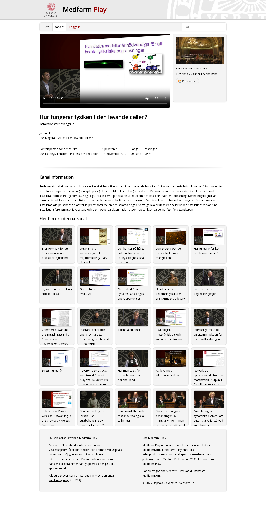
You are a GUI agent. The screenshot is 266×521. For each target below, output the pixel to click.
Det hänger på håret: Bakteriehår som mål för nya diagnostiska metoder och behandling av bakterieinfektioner (131, 254)
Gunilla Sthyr (201, 68)
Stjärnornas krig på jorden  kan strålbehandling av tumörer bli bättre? (92, 416)
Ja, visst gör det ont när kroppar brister (57, 291)
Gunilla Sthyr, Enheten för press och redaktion (69, 154)
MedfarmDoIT (151, 450)
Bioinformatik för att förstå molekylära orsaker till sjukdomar (56, 253)
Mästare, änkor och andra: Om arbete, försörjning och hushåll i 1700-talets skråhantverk (94, 335)
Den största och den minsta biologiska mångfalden (169, 253)
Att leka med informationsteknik (167, 373)
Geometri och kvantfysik (88, 291)
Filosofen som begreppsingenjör (205, 291)
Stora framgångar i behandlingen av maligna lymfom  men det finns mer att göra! (170, 416)
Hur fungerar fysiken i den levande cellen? (207, 251)
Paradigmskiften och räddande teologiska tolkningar (131, 415)
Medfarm (85, 9)
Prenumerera (189, 81)
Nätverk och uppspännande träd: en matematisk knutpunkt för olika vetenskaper (208, 376)
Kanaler (59, 27)
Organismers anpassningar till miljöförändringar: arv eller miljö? (93, 254)
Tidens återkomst (129, 330)
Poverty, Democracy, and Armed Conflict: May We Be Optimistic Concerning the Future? (94, 376)
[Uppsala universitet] (51, 10)
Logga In (74, 27)
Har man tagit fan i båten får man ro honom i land (130, 375)
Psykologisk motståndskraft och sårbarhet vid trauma (169, 334)
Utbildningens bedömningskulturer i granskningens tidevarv (170, 293)
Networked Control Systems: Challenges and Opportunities (131, 293)
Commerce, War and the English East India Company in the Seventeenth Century (55, 335)
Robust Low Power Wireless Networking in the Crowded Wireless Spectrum (56, 416)
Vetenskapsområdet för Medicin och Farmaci (78, 450)
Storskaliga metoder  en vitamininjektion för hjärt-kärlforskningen (208, 334)
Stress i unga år (52, 370)
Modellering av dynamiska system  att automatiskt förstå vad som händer (208, 416)
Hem (46, 27)
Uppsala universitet (165, 483)
